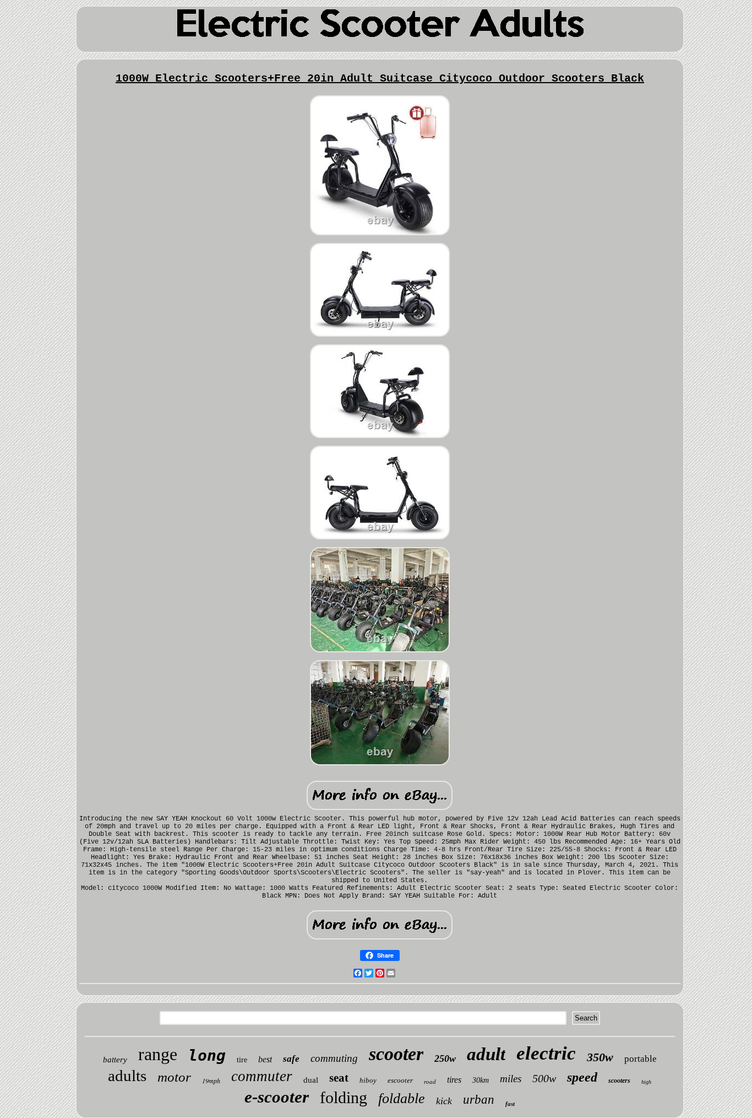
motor (174, 1077)
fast (510, 1103)
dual (310, 1080)
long (207, 1055)
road (430, 1081)
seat (338, 1077)
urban (478, 1099)
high (646, 1082)
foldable (401, 1098)
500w (544, 1078)
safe (291, 1059)
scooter (396, 1054)
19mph (211, 1080)
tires (454, 1079)
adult (486, 1054)
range (157, 1054)
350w (600, 1057)
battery (115, 1059)
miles (510, 1078)
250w (445, 1058)
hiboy (368, 1080)
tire (242, 1060)
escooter (400, 1080)
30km (480, 1080)
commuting (334, 1058)
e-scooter (276, 1096)
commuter (261, 1076)
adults (127, 1075)
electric (546, 1053)
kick (444, 1100)
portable (640, 1059)
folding (343, 1097)
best (265, 1059)
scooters (619, 1080)
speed (582, 1077)
